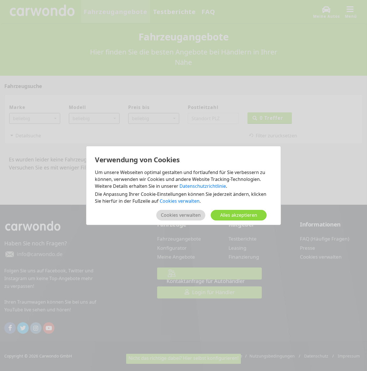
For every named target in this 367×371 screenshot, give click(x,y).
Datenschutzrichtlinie (202, 186)
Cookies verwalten (180, 201)
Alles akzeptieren (238, 215)
